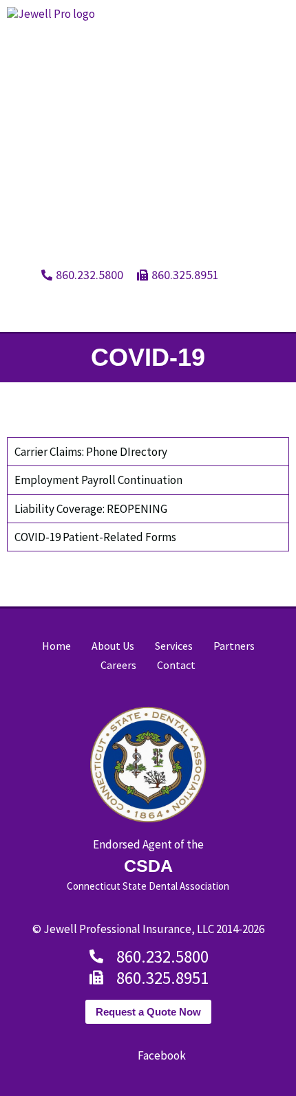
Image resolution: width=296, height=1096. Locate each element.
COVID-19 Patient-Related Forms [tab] (95, 537)
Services (174, 646)
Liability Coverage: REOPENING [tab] (90, 508)
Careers (118, 665)
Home (56, 646)
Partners (234, 646)
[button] (279, 307)
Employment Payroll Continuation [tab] (98, 479)
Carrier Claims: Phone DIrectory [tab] (90, 451)
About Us (113, 646)
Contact (176, 665)
